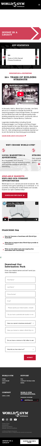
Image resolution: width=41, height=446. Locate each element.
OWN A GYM (6, 396)
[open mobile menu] (39, 4)
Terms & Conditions (7, 426)
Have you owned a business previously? (17, 319)
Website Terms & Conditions (9, 428)
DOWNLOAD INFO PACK (29, 441)
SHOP (4, 383)
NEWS (22, 383)
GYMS (4, 379)
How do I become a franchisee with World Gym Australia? (21, 237)
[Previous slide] (4, 57)
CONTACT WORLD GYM (27, 381)
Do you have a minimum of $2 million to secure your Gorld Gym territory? (19, 335)
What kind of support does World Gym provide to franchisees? (21, 243)
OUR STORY (5, 381)
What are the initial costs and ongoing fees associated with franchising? (19, 249)
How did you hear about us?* (14, 345)
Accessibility (5, 425)
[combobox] (28, 400)
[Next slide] (37, 57)
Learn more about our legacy (13, 135)
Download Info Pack (13, 195)
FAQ (21, 379)
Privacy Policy (6, 423)
